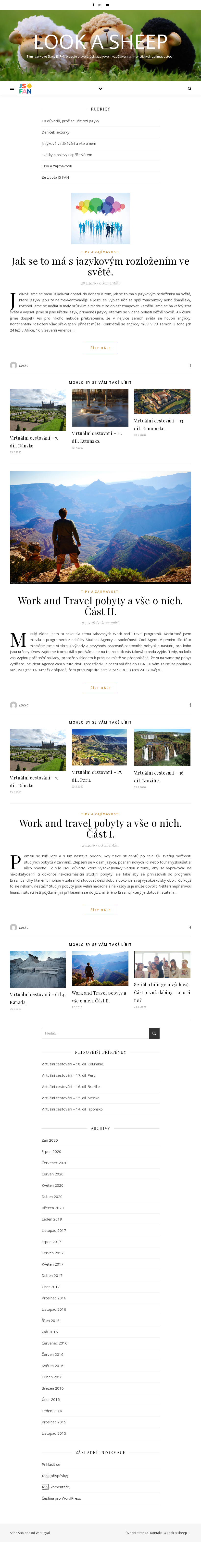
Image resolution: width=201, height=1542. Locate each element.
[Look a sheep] (25, 88)
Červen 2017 (52, 1252)
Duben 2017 (52, 1275)
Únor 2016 (51, 1399)
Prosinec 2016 (54, 1297)
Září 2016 (50, 1331)
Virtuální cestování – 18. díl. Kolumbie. (73, 1063)
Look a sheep (100, 41)
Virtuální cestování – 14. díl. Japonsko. (72, 1109)
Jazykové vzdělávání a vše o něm (69, 143)
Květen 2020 (52, 1185)
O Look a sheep (175, 1532)
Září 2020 (50, 1140)
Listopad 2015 (54, 1433)
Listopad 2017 (54, 1230)
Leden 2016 (52, 1410)
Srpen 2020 (51, 1151)
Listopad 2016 (54, 1309)
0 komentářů (109, 283)
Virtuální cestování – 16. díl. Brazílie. (71, 1086)
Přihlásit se (51, 1464)
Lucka (24, 365)
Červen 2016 (52, 1354)
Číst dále (100, 348)
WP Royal (43, 1532)
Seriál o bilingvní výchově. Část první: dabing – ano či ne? (162, 992)
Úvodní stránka (137, 1532)
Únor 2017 (51, 1286)
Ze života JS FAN (55, 177)
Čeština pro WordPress (61, 1498)
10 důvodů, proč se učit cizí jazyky (70, 120)
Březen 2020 (53, 1207)
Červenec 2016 (54, 1343)
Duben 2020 (52, 1196)
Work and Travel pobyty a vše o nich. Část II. (100, 605)
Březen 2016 (53, 1388)
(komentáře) (56, 1486)
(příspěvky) (55, 1475)
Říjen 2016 (51, 1320)
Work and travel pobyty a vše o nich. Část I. (100, 828)
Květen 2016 (52, 1365)
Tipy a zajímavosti (57, 165)
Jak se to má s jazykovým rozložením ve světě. (100, 266)
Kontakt (156, 1532)
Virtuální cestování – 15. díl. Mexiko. (71, 1097)
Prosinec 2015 (54, 1421)
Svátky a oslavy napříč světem (67, 154)
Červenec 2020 (54, 1162)
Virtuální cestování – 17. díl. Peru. (69, 1075)
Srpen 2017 (51, 1241)
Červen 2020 (52, 1174)
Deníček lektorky (55, 132)
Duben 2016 (52, 1376)
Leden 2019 (52, 1219)
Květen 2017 (52, 1264)
